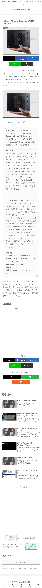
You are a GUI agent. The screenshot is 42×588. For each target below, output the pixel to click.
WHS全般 (7, 304)
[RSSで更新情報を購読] (21, 382)
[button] (27, 64)
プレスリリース (13, 122)
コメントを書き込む (21, 562)
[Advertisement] (21, 330)
